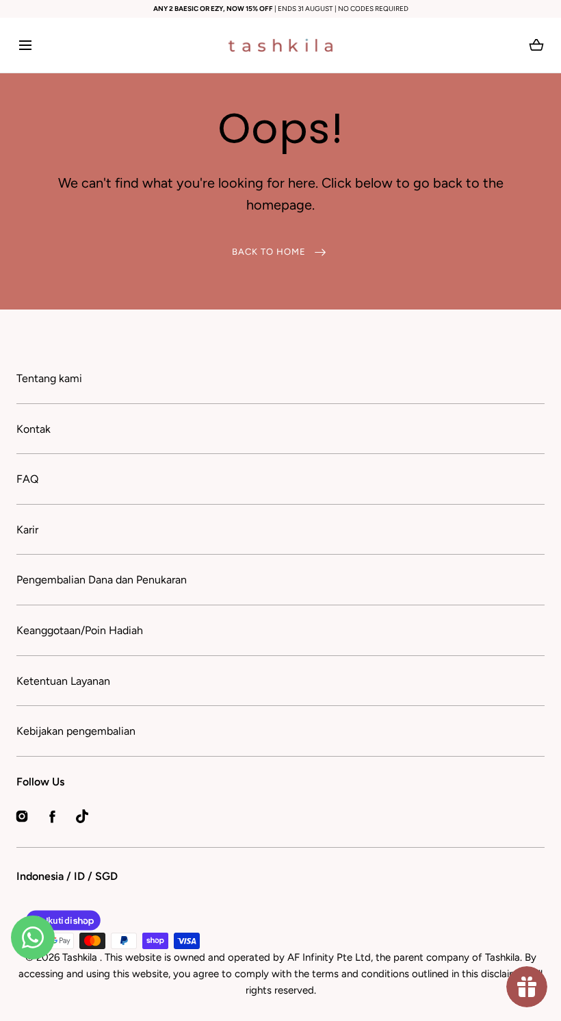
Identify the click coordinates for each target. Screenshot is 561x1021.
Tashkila (81, 957)
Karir (27, 529)
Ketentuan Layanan (63, 681)
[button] (25, 45)
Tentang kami (49, 378)
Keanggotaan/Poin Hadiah (79, 630)
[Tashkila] (280, 45)
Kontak (33, 429)
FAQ (27, 479)
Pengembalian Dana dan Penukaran (101, 579)
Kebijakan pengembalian (75, 731)
